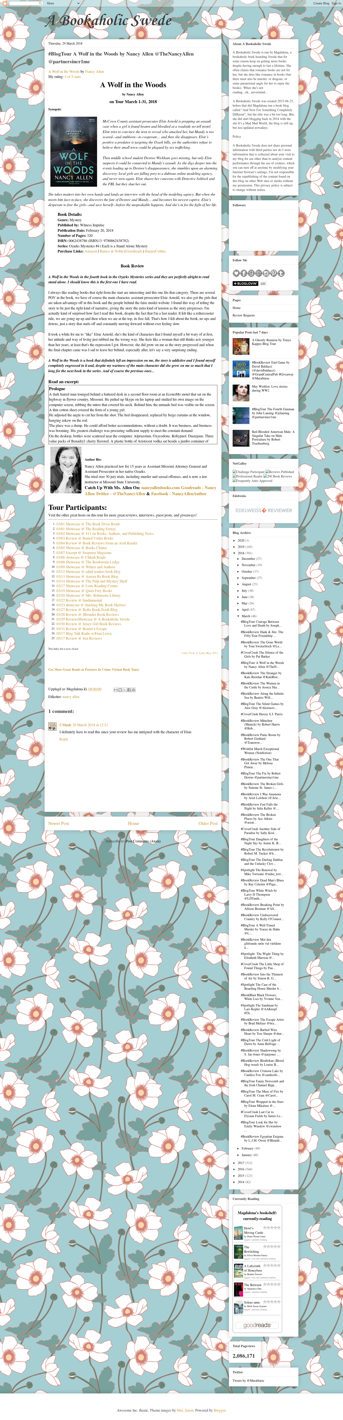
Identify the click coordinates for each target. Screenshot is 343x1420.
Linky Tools (188, 653)
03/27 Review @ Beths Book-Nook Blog (87, 609)
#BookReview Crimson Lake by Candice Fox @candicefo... (262, 1073)
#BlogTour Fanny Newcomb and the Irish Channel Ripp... (262, 1083)
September (249, 577)
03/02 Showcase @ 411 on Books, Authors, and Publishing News (105, 533)
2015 (241, 1175)
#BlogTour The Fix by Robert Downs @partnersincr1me (260, 775)
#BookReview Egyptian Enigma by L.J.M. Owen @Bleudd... (262, 1138)
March (246, 616)
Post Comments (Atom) (143, 840)
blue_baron (185, 1410)
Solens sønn (252, 1302)
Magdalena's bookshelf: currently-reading (257, 1215)
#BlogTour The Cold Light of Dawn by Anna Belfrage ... (260, 1042)
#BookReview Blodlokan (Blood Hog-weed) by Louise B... (262, 1062)
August (247, 584)
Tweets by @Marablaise (248, 1380)
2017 (241, 1163)
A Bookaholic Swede (108, 21)
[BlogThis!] (120, 689)
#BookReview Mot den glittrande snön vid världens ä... (261, 943)
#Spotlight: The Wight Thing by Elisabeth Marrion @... (262, 955)
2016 (241, 1169)
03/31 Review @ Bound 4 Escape (81, 628)
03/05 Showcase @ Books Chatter (81, 547)
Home (133, 823)
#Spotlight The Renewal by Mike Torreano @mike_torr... (262, 872)
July (245, 590)
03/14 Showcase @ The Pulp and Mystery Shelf (91, 581)
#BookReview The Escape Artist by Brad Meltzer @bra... (262, 1021)
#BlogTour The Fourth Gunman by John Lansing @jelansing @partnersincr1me (273, 413)
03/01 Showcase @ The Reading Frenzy (86, 528)
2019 (241, 546)
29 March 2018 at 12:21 (90, 724)
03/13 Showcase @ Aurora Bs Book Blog (87, 576)
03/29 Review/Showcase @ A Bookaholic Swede (93, 619)
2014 (241, 1182)
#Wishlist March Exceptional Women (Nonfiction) (260, 751)
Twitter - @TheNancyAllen (120, 493)
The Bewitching (251, 1249)
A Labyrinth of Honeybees (253, 1268)
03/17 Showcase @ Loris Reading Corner (87, 585)
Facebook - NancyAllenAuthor (178, 493)
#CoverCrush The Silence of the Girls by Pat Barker (262, 654)
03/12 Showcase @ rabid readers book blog (88, 571)
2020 (241, 540)
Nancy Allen (94, 71)
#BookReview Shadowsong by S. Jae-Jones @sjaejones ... (261, 1052)
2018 (241, 553)
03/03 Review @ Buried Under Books (84, 538)
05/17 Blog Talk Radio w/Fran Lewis (84, 633)
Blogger (219, 1410)
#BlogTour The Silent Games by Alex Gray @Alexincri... (262, 705)
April (246, 609)
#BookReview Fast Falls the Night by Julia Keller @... (260, 806)
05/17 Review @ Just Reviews (79, 638)
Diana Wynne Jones (256, 1236)
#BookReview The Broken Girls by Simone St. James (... (262, 786)
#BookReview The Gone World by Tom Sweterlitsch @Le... (261, 644)
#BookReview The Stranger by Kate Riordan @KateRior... (261, 675)
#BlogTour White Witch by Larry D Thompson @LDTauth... (259, 894)
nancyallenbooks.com (160, 487)
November (249, 565)
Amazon (90, 251)
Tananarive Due (254, 1288)
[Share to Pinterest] (133, 689)
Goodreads (134, 251)
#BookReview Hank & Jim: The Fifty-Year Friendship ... (262, 634)
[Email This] (115, 689)
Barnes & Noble (112, 251)
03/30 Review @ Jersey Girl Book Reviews (88, 623)
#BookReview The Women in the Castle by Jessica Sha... (260, 685)
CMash (65, 724)
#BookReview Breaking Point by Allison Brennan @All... (262, 906)
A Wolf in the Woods (64, 71)
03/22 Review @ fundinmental (79, 600)
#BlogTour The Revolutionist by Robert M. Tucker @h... (262, 851)
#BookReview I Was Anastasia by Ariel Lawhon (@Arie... (261, 796)
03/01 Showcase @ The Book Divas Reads (88, 523)
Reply (64, 738)
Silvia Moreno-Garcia (257, 1255)
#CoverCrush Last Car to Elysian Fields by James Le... (262, 1114)
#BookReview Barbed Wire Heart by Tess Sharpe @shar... (262, 1031)
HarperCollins (155, 251)
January (247, 1155)
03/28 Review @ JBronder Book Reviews (87, 614)
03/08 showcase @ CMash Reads (81, 557)
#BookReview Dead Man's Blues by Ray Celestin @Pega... (262, 882)
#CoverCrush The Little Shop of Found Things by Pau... (262, 966)
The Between (252, 1285)
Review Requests (244, 315)
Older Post (208, 823)
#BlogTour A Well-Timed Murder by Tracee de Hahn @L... (260, 929)
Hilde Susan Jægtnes (257, 1306)
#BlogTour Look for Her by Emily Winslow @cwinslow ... (261, 1126)
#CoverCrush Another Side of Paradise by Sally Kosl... (260, 831)
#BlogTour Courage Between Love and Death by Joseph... (261, 623)
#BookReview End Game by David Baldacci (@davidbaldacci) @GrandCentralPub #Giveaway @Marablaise (273, 370)
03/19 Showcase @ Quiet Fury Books (84, 590)
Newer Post (58, 823)
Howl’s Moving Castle (253, 1230)
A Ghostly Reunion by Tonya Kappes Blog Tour (271, 342)
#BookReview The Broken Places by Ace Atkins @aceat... (258, 818)
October (247, 571)
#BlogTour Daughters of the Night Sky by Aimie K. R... (261, 841)
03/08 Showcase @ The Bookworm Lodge (87, 561)
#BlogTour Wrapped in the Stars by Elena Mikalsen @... (262, 1103)
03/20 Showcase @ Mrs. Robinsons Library (88, 595)
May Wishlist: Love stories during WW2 (269, 388)
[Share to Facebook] (129, 689)
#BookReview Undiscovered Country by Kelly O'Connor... (262, 917)
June (245, 597)
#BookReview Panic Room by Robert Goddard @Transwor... (260, 739)
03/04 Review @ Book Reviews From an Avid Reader (96, 542)
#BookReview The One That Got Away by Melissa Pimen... (260, 763)
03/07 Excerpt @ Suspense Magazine (84, 552)
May (245, 603)
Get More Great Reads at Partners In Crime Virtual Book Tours (93, 669)
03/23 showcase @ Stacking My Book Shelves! (91, 604)
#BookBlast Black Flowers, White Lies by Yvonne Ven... (262, 997)
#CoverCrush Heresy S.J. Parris (262, 714)
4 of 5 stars (73, 76)
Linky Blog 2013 (208, 653)
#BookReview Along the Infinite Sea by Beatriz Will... (262, 695)
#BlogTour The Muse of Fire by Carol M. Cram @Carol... (262, 1093)
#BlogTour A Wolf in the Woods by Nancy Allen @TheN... (262, 664)
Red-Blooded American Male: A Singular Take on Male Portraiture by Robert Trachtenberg (273, 437)
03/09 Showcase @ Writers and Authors (85, 566)
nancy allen (71, 696)
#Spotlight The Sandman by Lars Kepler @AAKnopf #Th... (259, 1009)
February (248, 1148)
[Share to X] (124, 689)
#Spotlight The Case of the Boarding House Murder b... (261, 986)
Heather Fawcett (254, 1274)
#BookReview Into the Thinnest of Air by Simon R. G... (262, 976)
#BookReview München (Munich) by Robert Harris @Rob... (260, 724)
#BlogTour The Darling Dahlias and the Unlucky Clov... (262, 861)
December (249, 558)
